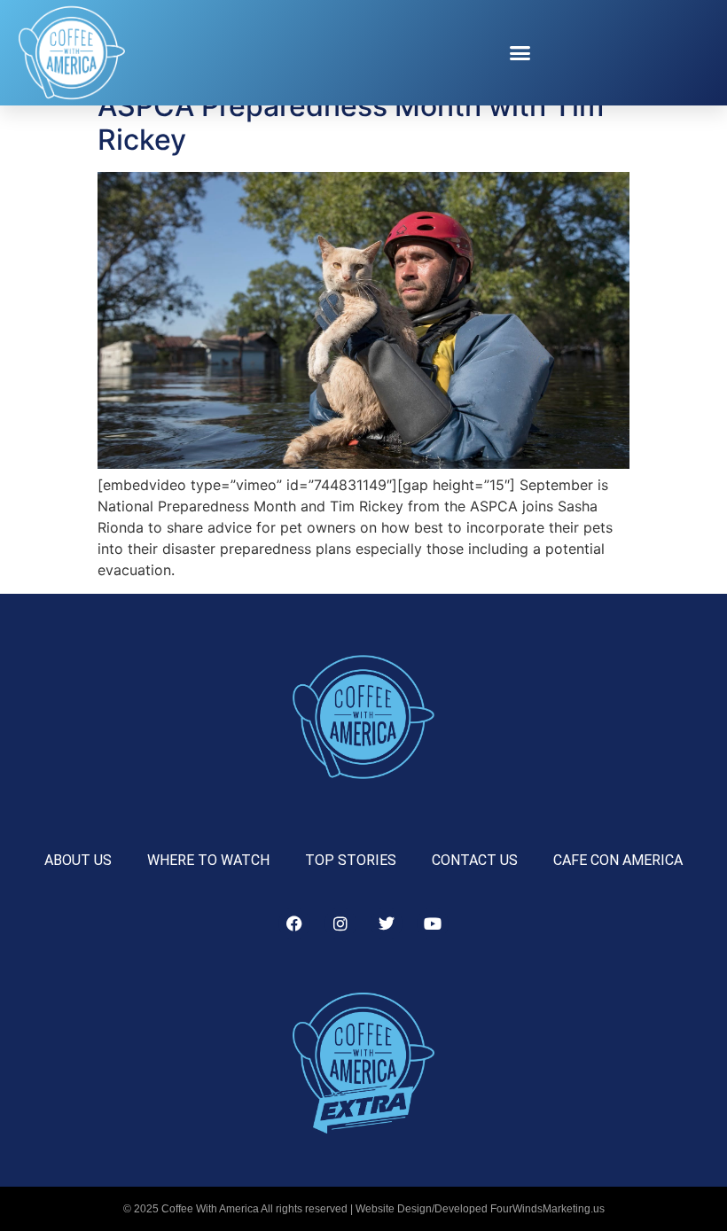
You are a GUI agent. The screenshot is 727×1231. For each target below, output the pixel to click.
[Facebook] (294, 923)
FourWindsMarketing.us (547, 1209)
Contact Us (475, 860)
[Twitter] (387, 923)
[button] (520, 53)
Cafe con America (618, 860)
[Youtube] (433, 923)
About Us (78, 860)
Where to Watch (208, 860)
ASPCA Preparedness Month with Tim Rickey (351, 123)
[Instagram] (340, 923)
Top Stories (350, 860)
